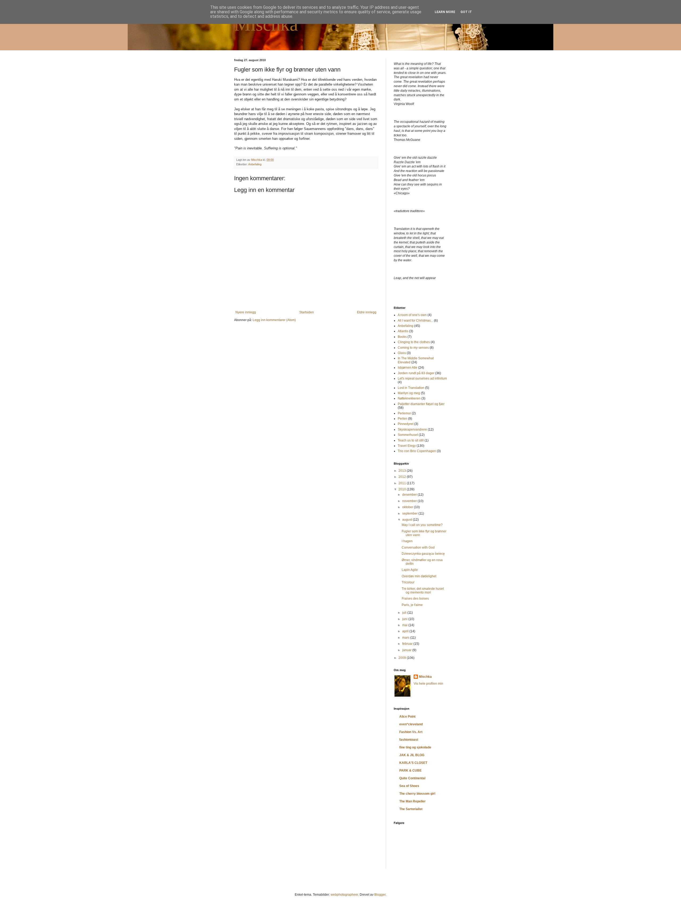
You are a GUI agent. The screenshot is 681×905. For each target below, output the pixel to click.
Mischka (266, 24)
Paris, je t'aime (412, 605)
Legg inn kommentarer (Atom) (274, 320)
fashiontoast (408, 740)
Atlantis (403, 331)
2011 (402, 483)
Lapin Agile (410, 570)
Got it (466, 12)
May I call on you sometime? (422, 525)
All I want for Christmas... (415, 320)
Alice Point (407, 716)
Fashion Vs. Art (410, 732)
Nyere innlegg (245, 312)
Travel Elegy (407, 446)
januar (407, 650)
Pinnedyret (405, 424)
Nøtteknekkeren (409, 398)
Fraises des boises (415, 598)
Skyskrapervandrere (412, 429)
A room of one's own (412, 315)
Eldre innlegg (366, 312)
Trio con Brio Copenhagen (417, 451)
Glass (402, 353)
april (405, 631)
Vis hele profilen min (428, 683)
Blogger (379, 894)
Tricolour (408, 582)
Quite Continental (412, 778)
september (410, 513)
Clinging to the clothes (414, 342)
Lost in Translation (411, 388)
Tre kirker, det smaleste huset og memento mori (423, 590)
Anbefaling (254, 164)
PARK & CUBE (410, 770)
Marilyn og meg (409, 393)
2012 (402, 477)
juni (405, 619)
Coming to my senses (413, 348)
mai (405, 625)
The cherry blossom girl (417, 793)
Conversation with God (418, 547)
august (407, 519)
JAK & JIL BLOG (411, 755)
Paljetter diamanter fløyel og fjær (421, 404)
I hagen (407, 541)
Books (402, 337)
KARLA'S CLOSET (413, 763)
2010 (402, 489)
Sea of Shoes (409, 786)
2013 (402, 471)
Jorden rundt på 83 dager (416, 373)
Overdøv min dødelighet (419, 576)
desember (410, 494)
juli (404, 612)
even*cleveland (411, 724)
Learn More (445, 12)
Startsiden (306, 312)
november (410, 501)
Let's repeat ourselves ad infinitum (422, 378)
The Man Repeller (412, 801)
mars (406, 637)
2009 (402, 658)
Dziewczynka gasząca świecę (423, 553)
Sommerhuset (408, 435)
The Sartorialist (410, 809)
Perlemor (404, 413)
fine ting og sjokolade (415, 747)
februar (407, 644)
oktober (408, 507)
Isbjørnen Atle (407, 367)
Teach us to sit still (411, 440)
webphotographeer (344, 894)
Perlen (402, 418)
